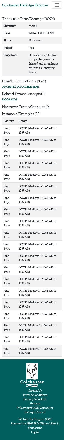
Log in (35, 432)
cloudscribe (35, 427)
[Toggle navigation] (57, 5)
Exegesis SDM (42, 419)
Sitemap (35, 403)
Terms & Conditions (35, 394)
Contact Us (35, 390)
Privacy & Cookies (34, 399)
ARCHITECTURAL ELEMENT (20, 86)
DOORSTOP (9, 99)
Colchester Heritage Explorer (25, 5)
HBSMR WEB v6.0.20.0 (41, 423)
